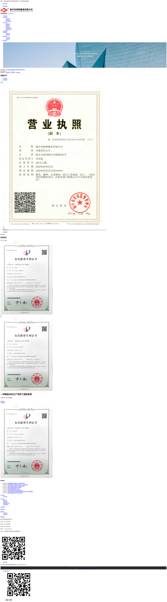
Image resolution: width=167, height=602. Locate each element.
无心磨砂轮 (11, 69)
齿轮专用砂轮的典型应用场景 (15, 487)
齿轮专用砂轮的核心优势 (13, 488)
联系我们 (5, 3)
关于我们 (5, 17)
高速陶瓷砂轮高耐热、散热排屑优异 (16, 483)
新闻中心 (5, 36)
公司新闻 (8, 37)
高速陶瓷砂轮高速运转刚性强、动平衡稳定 (18, 484)
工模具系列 (8, 29)
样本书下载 (8, 21)
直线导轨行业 (9, 28)
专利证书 (8, 35)
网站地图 (5, 6)
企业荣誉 (8, 33)
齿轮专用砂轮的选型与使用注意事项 (16, 486)
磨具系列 (8, 24)
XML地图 (90, 568)
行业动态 (8, 39)
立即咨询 (3, 401)
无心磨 (7, 69)
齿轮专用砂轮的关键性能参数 (15, 490)
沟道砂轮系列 (22, 69)
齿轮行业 (8, 26)
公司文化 (8, 18)
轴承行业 (8, 25)
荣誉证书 (5, 32)
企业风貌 (5, 30)
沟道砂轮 (16, 69)
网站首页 (5, 15)
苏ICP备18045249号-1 (81, 568)
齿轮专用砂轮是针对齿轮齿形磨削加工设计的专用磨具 (20, 491)
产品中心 (5, 22)
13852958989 (6, 571)
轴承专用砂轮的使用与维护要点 (15, 492)
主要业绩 (8, 20)
